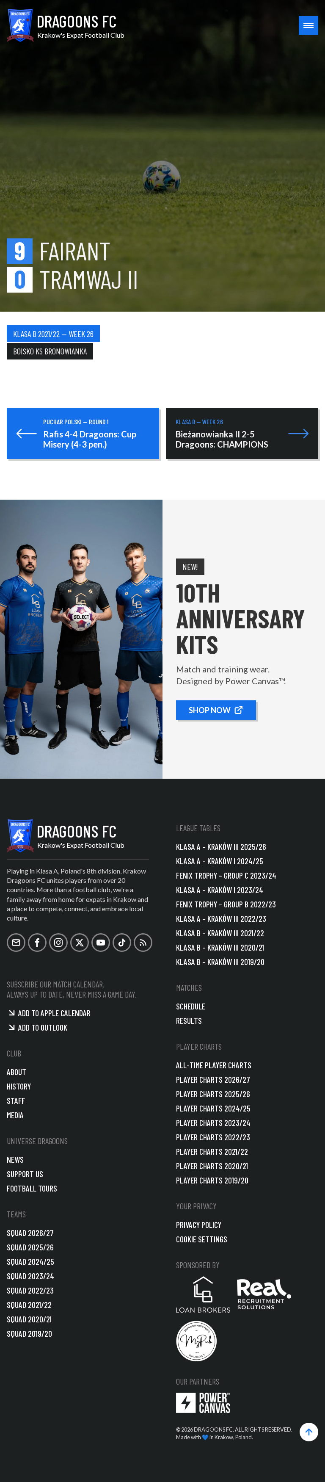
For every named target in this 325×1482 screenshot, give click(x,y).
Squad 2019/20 (29, 1333)
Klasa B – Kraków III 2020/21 (220, 947)
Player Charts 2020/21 (212, 1166)
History (19, 1086)
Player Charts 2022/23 (213, 1137)
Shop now (210, 710)
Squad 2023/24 (30, 1276)
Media (15, 1115)
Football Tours (32, 1188)
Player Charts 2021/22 (212, 1151)
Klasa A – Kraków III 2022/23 (221, 918)
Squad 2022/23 (30, 1290)
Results (189, 1020)
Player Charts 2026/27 (213, 1079)
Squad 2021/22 (29, 1305)
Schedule (190, 1006)
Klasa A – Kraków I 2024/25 (219, 861)
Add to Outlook (42, 1027)
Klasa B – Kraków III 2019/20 (220, 962)
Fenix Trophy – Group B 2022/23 (226, 904)
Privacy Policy (198, 1224)
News (15, 1159)
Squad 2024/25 (30, 1261)
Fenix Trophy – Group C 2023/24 (226, 875)
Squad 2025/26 (30, 1247)
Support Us (25, 1174)
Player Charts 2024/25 (213, 1108)
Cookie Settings (201, 1239)
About (16, 1072)
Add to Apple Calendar (54, 1013)
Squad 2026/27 (30, 1233)
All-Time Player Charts (213, 1065)
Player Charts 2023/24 (213, 1122)
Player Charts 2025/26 (213, 1094)
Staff (16, 1100)
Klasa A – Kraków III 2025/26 (221, 846)
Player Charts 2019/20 (212, 1180)
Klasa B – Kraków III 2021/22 (220, 933)
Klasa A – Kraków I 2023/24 (219, 890)
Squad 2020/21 (29, 1319)
